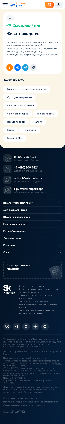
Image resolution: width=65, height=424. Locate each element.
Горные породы (16, 121)
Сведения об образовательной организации (24, 405)
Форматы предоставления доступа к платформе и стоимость (27, 381)
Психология (29, 130)
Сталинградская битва (20, 105)
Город (10, 130)
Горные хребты (45, 113)
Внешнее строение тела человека (26, 89)
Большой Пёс (14, 138)
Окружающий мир (26, 25)
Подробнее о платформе (15, 378)
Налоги (38, 121)
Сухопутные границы (19, 97)
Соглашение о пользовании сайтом (20, 398)
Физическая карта (17, 113)
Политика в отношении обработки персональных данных (30, 402)
